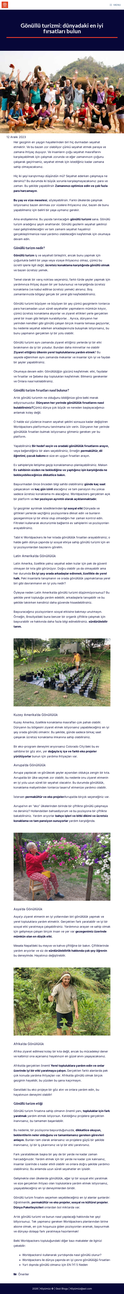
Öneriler (23, 1274)
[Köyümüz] (5, 5)
